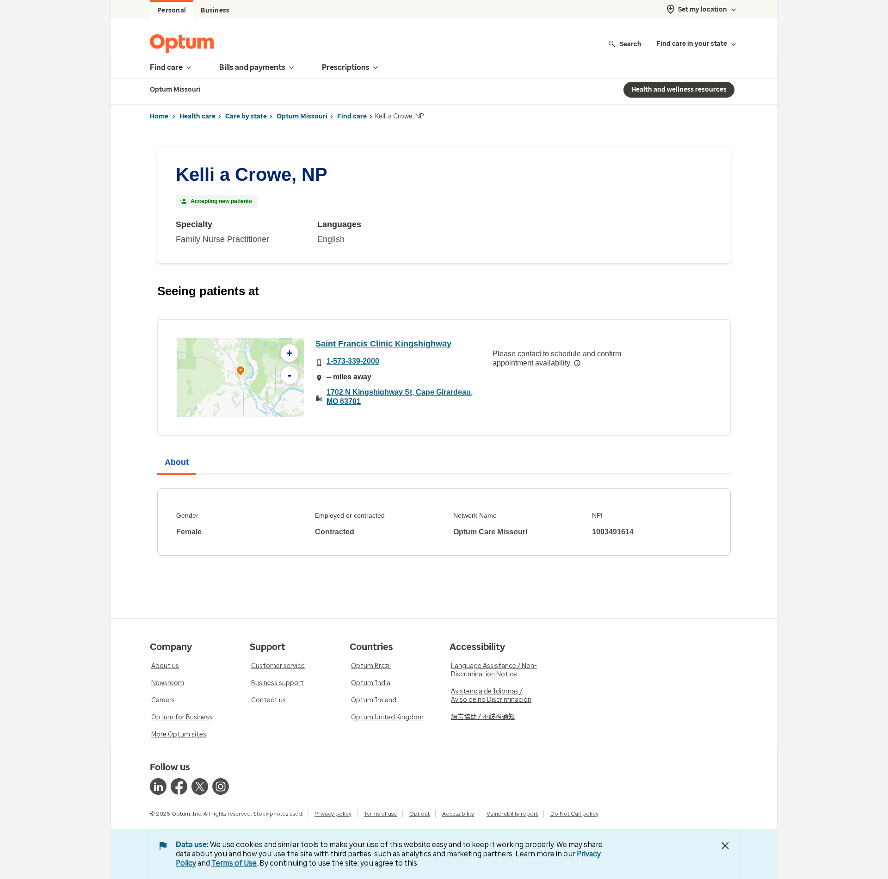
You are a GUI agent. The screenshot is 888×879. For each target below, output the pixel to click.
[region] (240, 377)
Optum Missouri (302, 116)
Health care (197, 116)
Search (630, 43)
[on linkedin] (158, 786)
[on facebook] (179, 786)
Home (159, 116)
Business (215, 10)
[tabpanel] (444, 522)
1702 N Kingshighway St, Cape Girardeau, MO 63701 (400, 396)
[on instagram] (220, 786)
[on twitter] (199, 786)
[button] (240, 372)
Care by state (246, 116)
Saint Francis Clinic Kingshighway (383, 343)
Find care (352, 116)
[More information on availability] (577, 363)
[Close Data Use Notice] (725, 845)
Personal (171, 10)
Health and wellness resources (679, 89)
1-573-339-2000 (353, 361)
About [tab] (177, 462)
